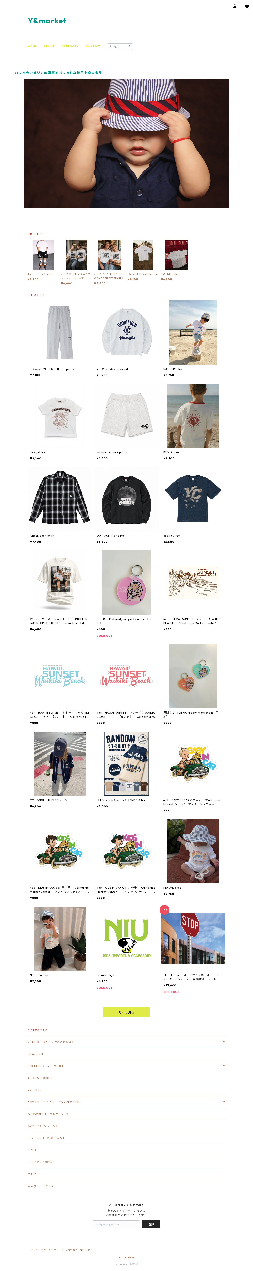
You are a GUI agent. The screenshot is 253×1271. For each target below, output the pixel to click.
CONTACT (93, 46)
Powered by (122, 1263)
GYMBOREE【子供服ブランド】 (49, 1114)
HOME (32, 46)
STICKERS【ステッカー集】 (46, 1066)
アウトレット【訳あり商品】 (47, 1138)
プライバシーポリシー (43, 1249)
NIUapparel (35, 1054)
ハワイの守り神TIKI (41, 1162)
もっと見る (126, 1012)
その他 (32, 1150)
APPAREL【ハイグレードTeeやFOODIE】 (55, 1102)
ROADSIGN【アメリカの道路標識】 (51, 1042)
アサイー (33, 1174)
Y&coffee (34, 1090)
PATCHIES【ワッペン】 (43, 1126)
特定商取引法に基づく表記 (77, 1249)
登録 (151, 1224)
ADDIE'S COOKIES (40, 1078)
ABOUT (49, 46)
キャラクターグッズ (41, 1186)
